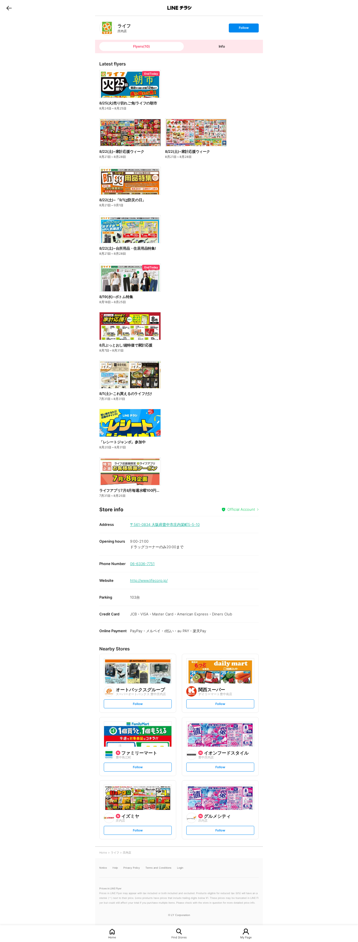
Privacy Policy (131, 867)
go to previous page (9, 8)
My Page (246, 937)
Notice (103, 867)
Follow (244, 28)
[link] (107, 28)
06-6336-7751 (142, 563)
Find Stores (179, 937)
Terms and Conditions (158, 867)
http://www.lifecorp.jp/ (149, 580)
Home (112, 937)
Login (180, 867)
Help (115, 867)
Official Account (241, 509)
